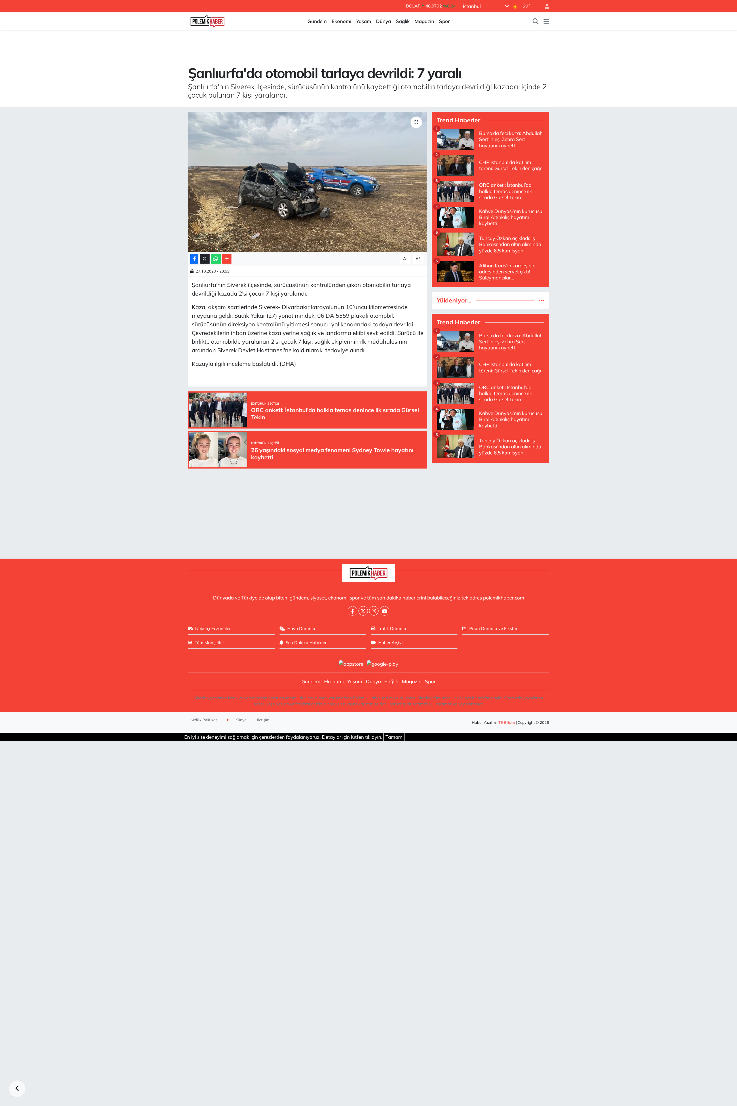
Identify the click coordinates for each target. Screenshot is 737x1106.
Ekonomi (341, 21)
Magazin (424, 21)
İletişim (263, 719)
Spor (444, 21)
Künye (240, 719)
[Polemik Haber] (207, 20)
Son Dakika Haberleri (307, 642)
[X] (363, 611)
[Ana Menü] (546, 21)
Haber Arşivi (390, 642)
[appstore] (350, 663)
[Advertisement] (490, 508)
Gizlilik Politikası (204, 719)
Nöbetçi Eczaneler (213, 628)
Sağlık (403, 21)
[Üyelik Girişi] (544, 6)
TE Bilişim (506, 722)
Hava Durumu (301, 628)
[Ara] (535, 21)
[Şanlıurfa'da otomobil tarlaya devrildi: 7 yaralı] (307, 182)
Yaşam (363, 21)
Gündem (317, 21)
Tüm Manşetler (209, 642)
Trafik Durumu (392, 628)
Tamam (393, 737)
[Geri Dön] (17, 1088)
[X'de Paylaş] (205, 259)
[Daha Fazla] (226, 259)
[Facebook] (352, 611)
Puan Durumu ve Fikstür (493, 628)
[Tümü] (541, 300)
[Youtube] (384, 611)
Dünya (383, 21)
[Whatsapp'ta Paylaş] (216, 259)
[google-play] (383, 663)
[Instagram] (374, 611)
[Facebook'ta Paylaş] (194, 259)
